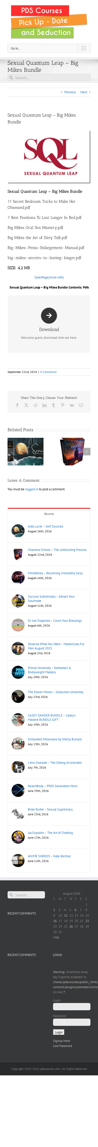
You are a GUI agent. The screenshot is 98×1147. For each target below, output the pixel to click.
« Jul (56, 937)
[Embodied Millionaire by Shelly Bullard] (18, 739)
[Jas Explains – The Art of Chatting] (18, 833)
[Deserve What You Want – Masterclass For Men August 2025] (18, 644)
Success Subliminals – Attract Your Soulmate (51, 598)
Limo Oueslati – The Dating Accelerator (55, 762)
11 (66, 915)
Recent (49, 514)
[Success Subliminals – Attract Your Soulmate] (18, 597)
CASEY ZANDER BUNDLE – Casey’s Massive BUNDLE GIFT (51, 717)
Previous (70, 92)
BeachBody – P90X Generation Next (52, 786)
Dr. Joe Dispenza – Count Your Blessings (55, 620)
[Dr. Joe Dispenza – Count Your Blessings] (18, 621)
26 (71, 926)
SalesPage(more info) (49, 277)
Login (57, 1000)
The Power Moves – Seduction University (55, 692)
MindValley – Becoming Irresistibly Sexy (55, 573)
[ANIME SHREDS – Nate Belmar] (18, 856)
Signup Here (61, 1041)
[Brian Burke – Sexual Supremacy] (18, 809)
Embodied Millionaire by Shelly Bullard (55, 739)
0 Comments (48, 372)
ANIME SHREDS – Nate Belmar (49, 856)
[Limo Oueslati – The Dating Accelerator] (18, 763)
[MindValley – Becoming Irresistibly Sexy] (18, 573)
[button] (11, 451)
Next (83, 92)
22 (87, 921)
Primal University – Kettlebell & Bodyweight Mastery (49, 670)
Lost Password (62, 1046)
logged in (31, 489)
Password (59, 1016)
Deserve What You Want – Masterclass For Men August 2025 (56, 646)
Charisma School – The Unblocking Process (57, 550)
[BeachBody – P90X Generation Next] (18, 786)
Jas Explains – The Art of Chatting (50, 833)
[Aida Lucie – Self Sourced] (18, 526)
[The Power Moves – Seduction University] (18, 692)
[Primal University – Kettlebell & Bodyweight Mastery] (18, 668)
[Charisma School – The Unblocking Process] (18, 550)
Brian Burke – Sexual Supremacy (50, 809)
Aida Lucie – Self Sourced (45, 526)
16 (55, 921)
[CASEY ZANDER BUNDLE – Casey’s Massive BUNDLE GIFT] (18, 715)
